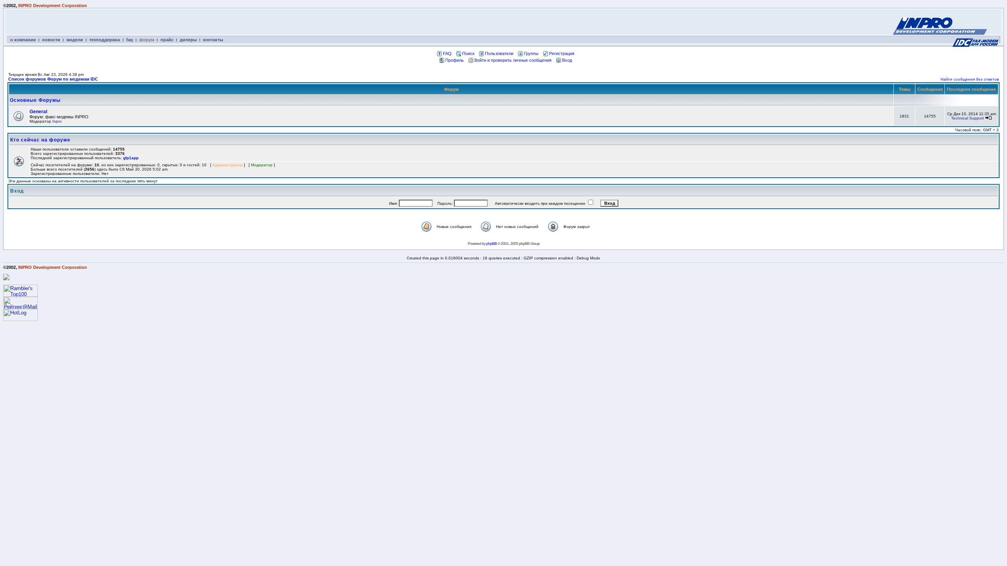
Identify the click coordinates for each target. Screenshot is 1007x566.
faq (129, 39)
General (38, 111)
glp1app (130, 158)
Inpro (57, 121)
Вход (567, 60)
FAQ (447, 53)
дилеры (188, 39)
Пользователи (499, 53)
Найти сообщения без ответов (970, 79)
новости (51, 39)
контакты (213, 39)
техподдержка (104, 39)
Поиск (468, 53)
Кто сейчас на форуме (40, 140)
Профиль (454, 60)
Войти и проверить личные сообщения (512, 60)
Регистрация (561, 53)
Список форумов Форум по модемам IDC (53, 79)
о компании (23, 39)
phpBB (491, 243)
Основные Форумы (35, 100)
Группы (531, 53)
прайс (166, 39)
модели (74, 39)
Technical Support (967, 118)
